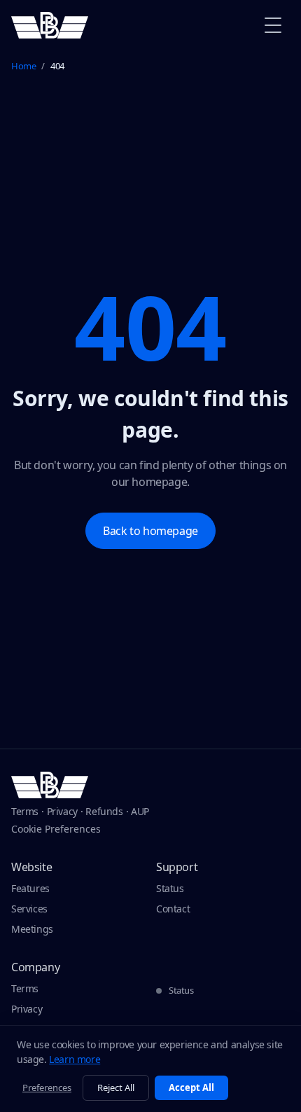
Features (30, 888)
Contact (173, 908)
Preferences (46, 1087)
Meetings (32, 929)
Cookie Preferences (56, 828)
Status (170, 888)
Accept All (191, 1087)
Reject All (115, 1087)
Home (23, 66)
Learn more (74, 1059)
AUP (140, 811)
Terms (24, 811)
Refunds (103, 811)
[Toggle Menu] (273, 25)
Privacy (62, 811)
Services (29, 908)
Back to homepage (150, 530)
